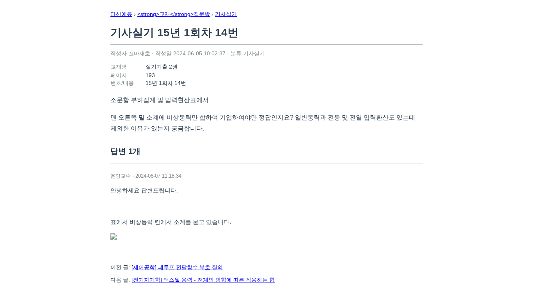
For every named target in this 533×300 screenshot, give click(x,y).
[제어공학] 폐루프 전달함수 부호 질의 (177, 267)
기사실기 (226, 14)
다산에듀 (121, 14)
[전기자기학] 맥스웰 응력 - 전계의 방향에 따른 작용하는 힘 (203, 280)
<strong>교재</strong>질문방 (173, 14)
